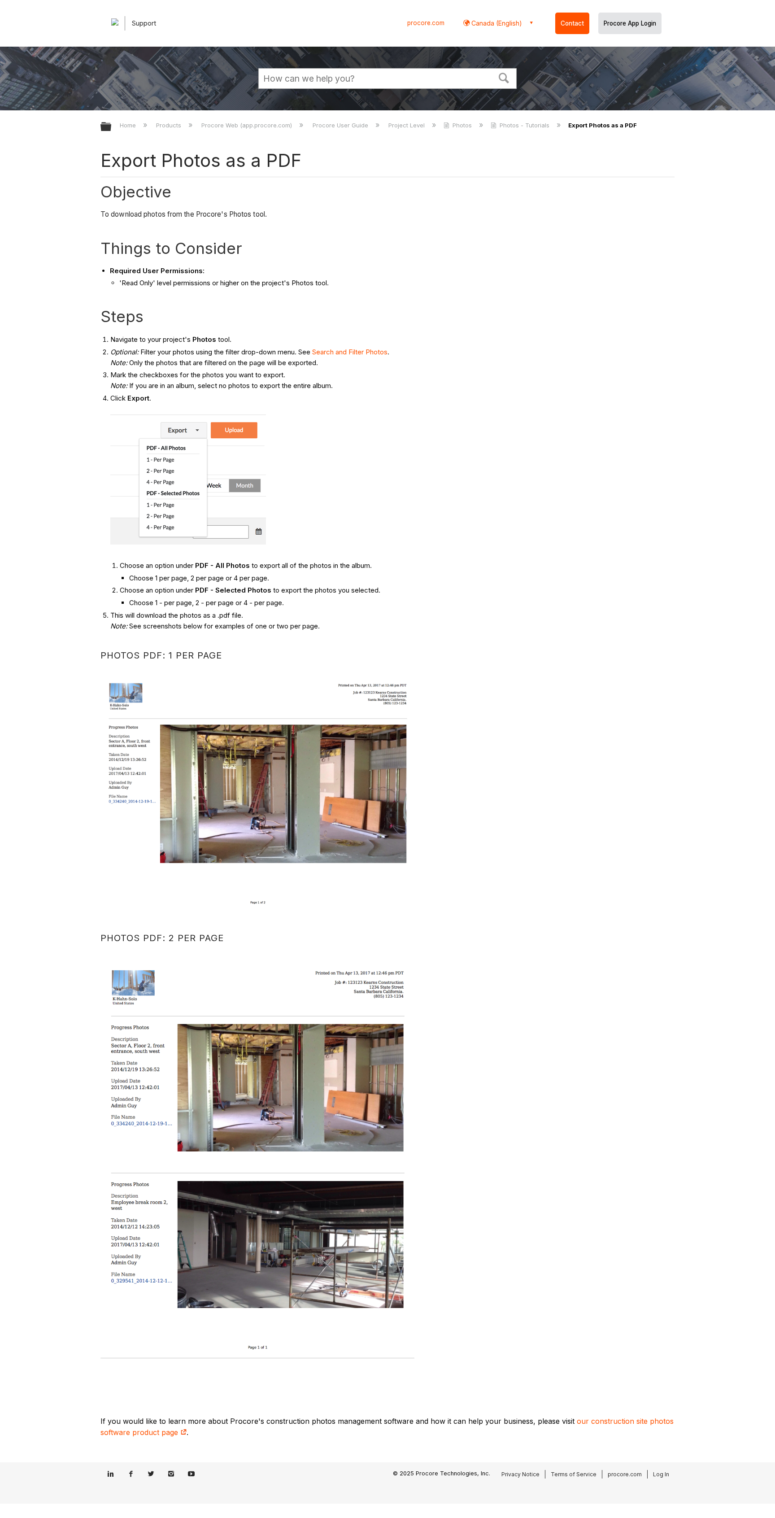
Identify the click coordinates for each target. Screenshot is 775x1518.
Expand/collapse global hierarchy (111, 127)
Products (169, 125)
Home (129, 125)
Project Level (407, 125)
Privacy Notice (520, 1474)
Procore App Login (630, 23)
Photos (462, 125)
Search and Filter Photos (350, 352)
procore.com (425, 22)
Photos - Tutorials (524, 125)
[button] (504, 77)
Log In (661, 1474)
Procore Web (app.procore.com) (247, 125)
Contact (572, 23)
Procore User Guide (341, 125)
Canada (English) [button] (496, 23)
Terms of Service (573, 1474)
